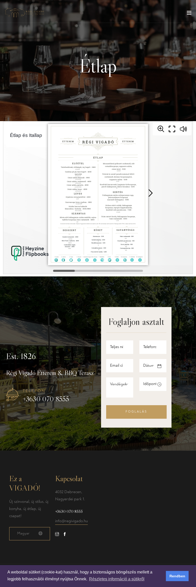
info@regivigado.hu (71, 521)
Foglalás (136, 412)
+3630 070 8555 (46, 399)
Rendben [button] (177, 576)
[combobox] (122, 384)
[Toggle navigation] (189, 14)
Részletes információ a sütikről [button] (116, 579)
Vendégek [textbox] (118, 384)
